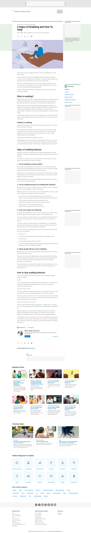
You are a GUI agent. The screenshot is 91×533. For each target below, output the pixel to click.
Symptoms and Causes (69, 94)
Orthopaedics (28, 482)
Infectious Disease (30, 493)
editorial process (31, 348)
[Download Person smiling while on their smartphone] (54, 373)
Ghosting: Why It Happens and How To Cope (54, 408)
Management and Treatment (70, 99)
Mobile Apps (60, 513)
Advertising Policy (38, 515)
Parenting (48, 493)
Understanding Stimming (42, 441)
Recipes (64, 493)
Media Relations (15, 525)
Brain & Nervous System (16, 468)
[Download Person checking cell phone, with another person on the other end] (37, 399)
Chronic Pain (38, 490)
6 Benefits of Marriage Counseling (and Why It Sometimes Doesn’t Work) (36, 383)
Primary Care (39, 482)
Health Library (14, 521)
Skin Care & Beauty (51, 482)
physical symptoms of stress (36, 243)
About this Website (38, 514)
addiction (28, 109)
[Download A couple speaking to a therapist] (37, 373)
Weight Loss (46, 496)
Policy (72, 41)
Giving (13, 517)
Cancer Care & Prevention (29, 490)
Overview (66, 91)
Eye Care (22, 493)
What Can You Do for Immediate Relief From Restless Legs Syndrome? (68, 442)
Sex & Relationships (32, 24)
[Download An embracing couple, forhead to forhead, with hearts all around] (20, 399)
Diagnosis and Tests (69, 97)
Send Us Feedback (38, 513)
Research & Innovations (16, 520)
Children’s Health (28, 468)
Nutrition (17, 482)
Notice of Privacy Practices (39, 523)
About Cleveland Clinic (16, 514)
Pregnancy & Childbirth (56, 493)
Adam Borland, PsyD (36, 87)
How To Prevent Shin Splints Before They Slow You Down (22, 442)
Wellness (62, 482)
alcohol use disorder (42, 105)
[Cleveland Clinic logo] (21, 327)
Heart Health (51, 468)
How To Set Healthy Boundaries (69, 382)
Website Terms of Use (39, 520)
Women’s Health (74, 482)
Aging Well (14, 490)
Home (13, 513)
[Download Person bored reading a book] (71, 399)
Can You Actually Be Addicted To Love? (18, 408)
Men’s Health (62, 468)
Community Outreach (15, 518)
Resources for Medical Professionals (18, 524)
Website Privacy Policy (39, 521)
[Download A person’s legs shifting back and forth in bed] (68, 432)
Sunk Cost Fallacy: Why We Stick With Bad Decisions (70, 408)
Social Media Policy (38, 517)
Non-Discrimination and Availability (41, 524)
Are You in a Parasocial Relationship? (53, 382)
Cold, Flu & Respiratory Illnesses (48, 490)
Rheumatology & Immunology (73, 493)
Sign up (27, 336)
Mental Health (21, 405)
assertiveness (38, 304)
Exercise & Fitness (39, 468)
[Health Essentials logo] (30, 327)
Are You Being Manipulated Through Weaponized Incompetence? (18, 383)
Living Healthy (26, 24)
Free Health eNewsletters (16, 523)
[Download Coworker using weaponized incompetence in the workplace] (20, 373)
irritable (47, 236)
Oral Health (42, 493)
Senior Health (15, 496)
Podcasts (59, 514)
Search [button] (59, 11)
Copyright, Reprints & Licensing (40, 518)
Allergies (20, 490)
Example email (55, 336)
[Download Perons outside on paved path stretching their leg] (22, 432)
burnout (47, 243)
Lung (37, 493)
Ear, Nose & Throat (16, 493)
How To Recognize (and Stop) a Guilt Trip (36, 408)
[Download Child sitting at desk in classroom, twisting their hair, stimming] (45, 432)
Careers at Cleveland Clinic (16, 515)
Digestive (68, 490)
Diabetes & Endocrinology (60, 490)
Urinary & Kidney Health (37, 496)
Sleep (30, 496)
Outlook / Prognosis (69, 102)
